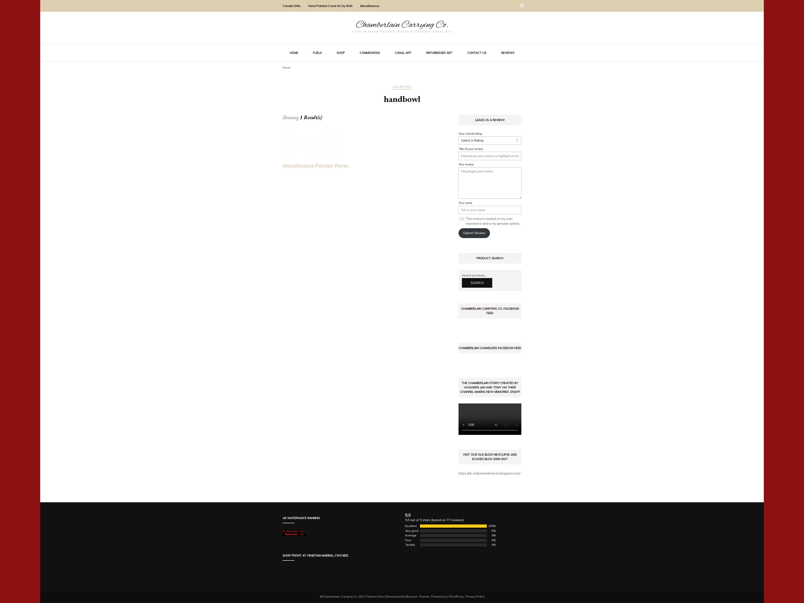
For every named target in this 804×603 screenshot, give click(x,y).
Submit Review (474, 233)
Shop (341, 53)
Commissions (370, 53)
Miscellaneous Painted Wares (315, 166)
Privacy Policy (475, 596)
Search (477, 283)
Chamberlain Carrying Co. (402, 25)
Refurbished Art (439, 53)
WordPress (456, 596)
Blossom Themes (418, 596)
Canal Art (403, 53)
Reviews (507, 53)
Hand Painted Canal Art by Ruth (330, 6)
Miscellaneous (369, 6)
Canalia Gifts (291, 6)
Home (294, 53)
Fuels (317, 53)
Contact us (476, 53)
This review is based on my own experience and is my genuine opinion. (493, 221)
